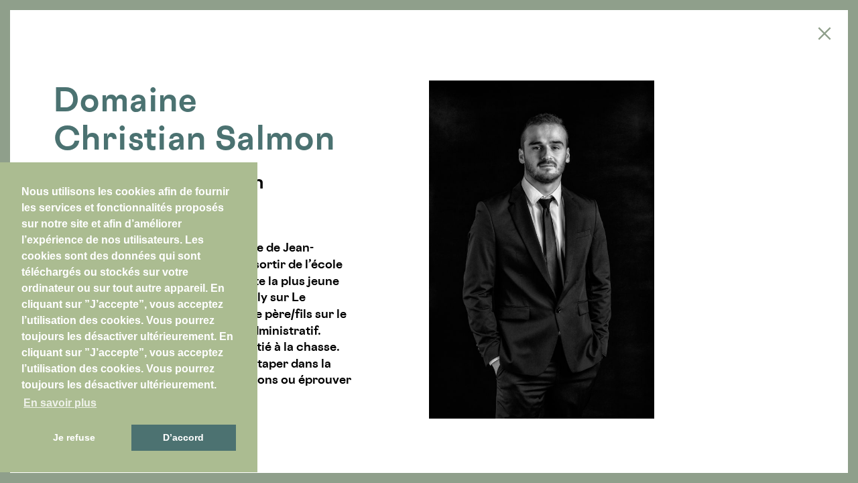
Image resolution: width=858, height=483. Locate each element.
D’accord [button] (183, 437)
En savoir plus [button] (60, 403)
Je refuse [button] (74, 437)
